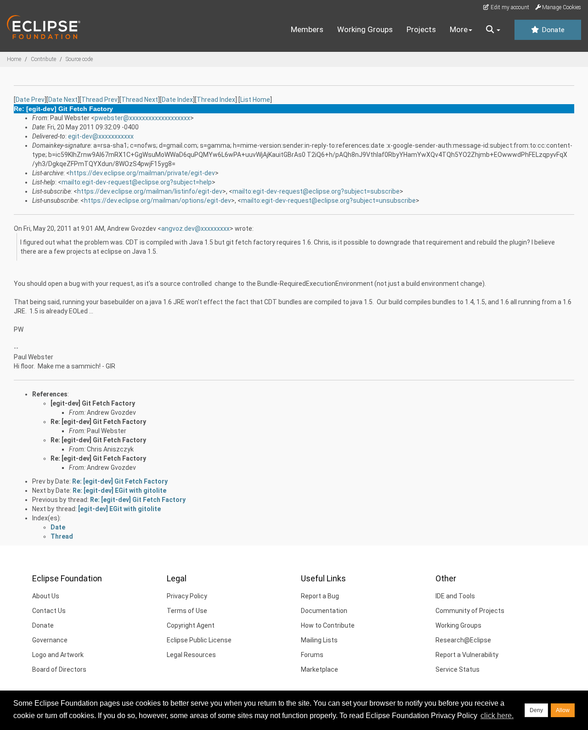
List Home (255, 99)
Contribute (43, 59)
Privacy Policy (187, 596)
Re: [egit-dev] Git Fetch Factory (98, 421)
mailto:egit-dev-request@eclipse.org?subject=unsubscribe (328, 200)
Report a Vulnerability (466, 654)
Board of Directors (59, 669)
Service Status (457, 669)
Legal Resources (191, 654)
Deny (536, 710)
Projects (421, 29)
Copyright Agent (191, 625)
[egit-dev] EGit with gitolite (119, 509)
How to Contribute (328, 625)
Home (14, 59)
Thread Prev (99, 99)
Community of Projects (469, 610)
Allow (563, 710)
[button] (493, 30)
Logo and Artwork (58, 654)
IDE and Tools (455, 596)
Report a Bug (320, 596)
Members (307, 29)
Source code (79, 59)
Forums (312, 654)
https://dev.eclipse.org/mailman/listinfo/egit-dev (149, 191)
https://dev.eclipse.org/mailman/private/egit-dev (142, 173)
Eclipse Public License (199, 640)
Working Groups (365, 29)
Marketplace (319, 669)
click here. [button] (497, 715)
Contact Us (49, 610)
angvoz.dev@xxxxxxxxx (195, 228)
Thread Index (216, 99)
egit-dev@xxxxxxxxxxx (101, 136)
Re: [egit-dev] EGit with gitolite (119, 490)
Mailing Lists (319, 640)
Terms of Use (187, 610)
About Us (45, 596)
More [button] (459, 29)
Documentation (324, 610)
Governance (50, 640)
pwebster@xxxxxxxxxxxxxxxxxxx (142, 118)
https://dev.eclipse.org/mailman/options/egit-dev (157, 200)
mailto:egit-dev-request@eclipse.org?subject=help (137, 182)
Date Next (63, 99)
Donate (552, 30)
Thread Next (139, 99)
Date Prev (30, 99)
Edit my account (509, 7)
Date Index (177, 99)
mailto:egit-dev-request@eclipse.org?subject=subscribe (316, 191)
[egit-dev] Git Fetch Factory (93, 403)
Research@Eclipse (463, 640)
